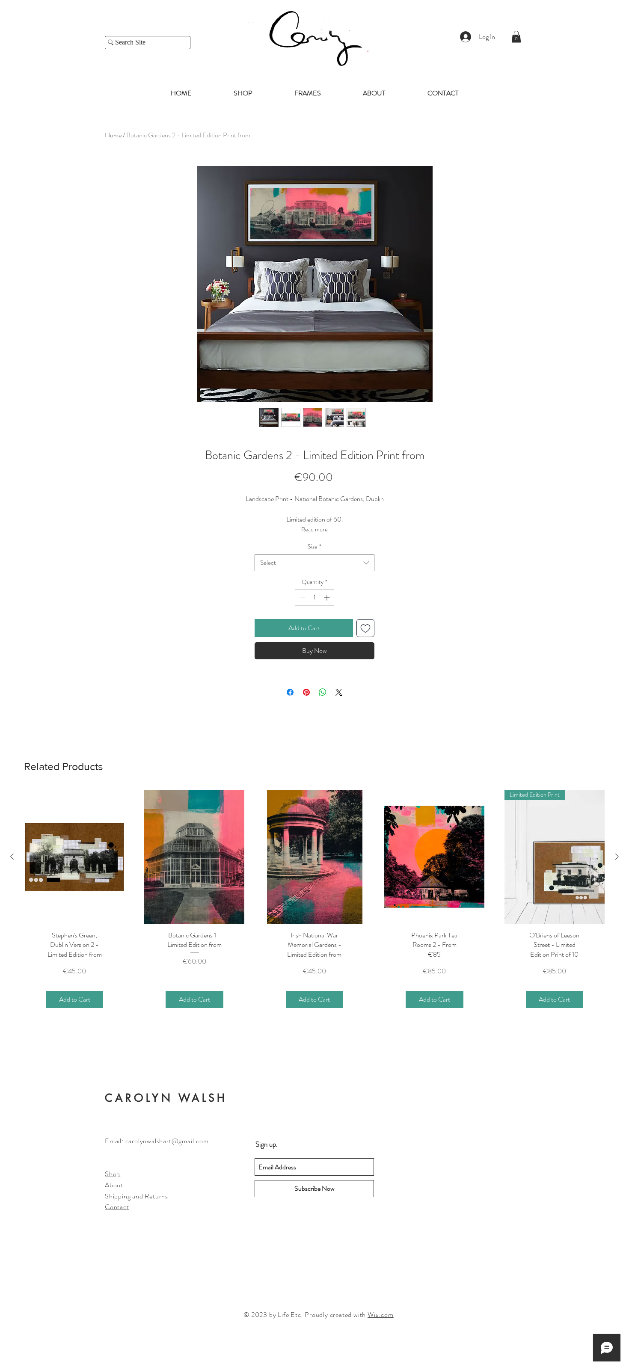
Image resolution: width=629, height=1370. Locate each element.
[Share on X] (339, 692)
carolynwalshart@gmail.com (167, 1141)
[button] (516, 36)
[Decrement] (301, 597)
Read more (314, 529)
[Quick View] (74, 857)
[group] (314, 909)
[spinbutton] (314, 597)
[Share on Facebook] (290, 692)
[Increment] (327, 597)
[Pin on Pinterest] (306, 692)
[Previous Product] (12, 856)
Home (113, 135)
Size (314, 547)
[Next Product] (617, 856)
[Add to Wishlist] (365, 628)
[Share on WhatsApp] (322, 692)
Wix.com (381, 1315)
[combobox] (314, 563)
